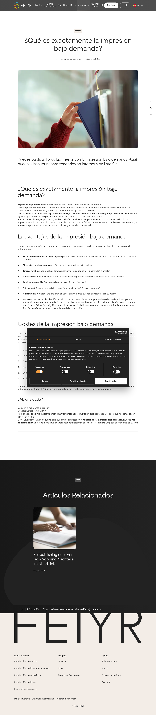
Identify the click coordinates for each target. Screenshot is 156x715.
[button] (151, 101)
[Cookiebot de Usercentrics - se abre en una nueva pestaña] (117, 332)
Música (38, 5)
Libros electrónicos (50, 5)
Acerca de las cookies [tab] (112, 340)
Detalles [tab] (78, 340)
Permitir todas (110, 381)
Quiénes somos (95, 5)
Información (83, 5)
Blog (45, 610)
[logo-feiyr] (23, 5)
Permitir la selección (78, 381)
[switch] (65, 371)
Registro (111, 5)
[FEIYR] (23, 609)
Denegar (45, 381)
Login (125, 5)
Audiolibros (63, 5)
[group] (54, 547)
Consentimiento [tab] (43, 340)
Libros (73, 5)
